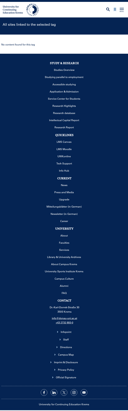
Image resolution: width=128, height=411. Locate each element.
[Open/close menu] (122, 10)
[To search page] (108, 9)
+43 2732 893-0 (64, 322)
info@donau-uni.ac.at (64, 318)
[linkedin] (54, 392)
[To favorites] (115, 10)
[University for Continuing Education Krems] (21, 9)
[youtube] (84, 392)
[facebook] (44, 392)
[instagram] (74, 392)
